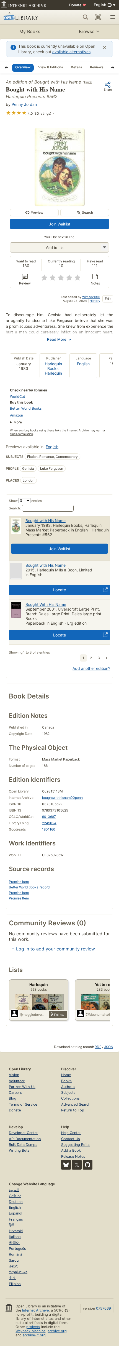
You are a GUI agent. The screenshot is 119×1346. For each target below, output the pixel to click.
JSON (108, 1047)
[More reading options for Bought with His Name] (104, 247)
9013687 (49, 817)
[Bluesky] (66, 1165)
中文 (12, 1278)
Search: (15, 508)
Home (66, 1075)
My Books (29, 31)
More (18, 422)
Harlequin (53, 373)
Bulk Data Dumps (23, 1145)
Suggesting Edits (75, 1145)
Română (15, 1254)
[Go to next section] (113, 67)
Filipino (15, 1284)
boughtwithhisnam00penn (62, 798)
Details (76, 67)
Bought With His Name (45, 604)
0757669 (103, 1308)
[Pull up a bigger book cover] (59, 204)
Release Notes (73, 1156)
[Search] (85, 17)
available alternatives (71, 51)
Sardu (14, 1260)
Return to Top (72, 1110)
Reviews (97, 67)
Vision (14, 1075)
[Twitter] (77, 1165)
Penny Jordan (24, 104)
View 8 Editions (50, 67)
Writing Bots (19, 1150)
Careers (15, 1092)
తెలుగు (13, 1266)
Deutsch (16, 1202)
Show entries (25, 501)
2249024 (49, 823)
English (83, 363)
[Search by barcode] (98, 17)
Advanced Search (75, 1104)
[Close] (104, 47)
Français (16, 1219)
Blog (12, 1098)
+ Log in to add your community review (53, 949)
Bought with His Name (57, 82)
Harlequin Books (53, 366)
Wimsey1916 (91, 297)
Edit (108, 299)
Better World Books (26, 408)
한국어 (14, 1243)
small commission (21, 434)
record (45, 887)
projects (33, 1327)
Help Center (71, 1133)
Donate (77, 5)
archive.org (57, 1331)
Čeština (15, 1196)
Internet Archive (35, 1310)
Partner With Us (22, 1087)
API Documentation (25, 1139)
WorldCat (17, 396)
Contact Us (70, 1139)
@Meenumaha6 (98, 1014)
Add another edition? (91, 668)
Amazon (16, 415)
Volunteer (17, 1081)
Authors (68, 1087)
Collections (70, 1098)
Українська (18, 1272)
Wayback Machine (30, 1331)
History (95, 301)
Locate (59, 589)
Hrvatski (16, 1231)
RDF (98, 1047)
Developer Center (23, 1133)
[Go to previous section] (6, 67)
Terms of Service (23, 1104)
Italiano (15, 1237)
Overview (22, 67)
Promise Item (19, 882)
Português (17, 1248)
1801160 (48, 829)
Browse (86, 31)
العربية (14, 1190)
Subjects (68, 1092)
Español (15, 1213)
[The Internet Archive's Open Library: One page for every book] (26, 17)
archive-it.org (34, 1335)
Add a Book (71, 1150)
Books (66, 1081)
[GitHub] (87, 1165)
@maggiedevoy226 (33, 1014)
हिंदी (11, 1225)
